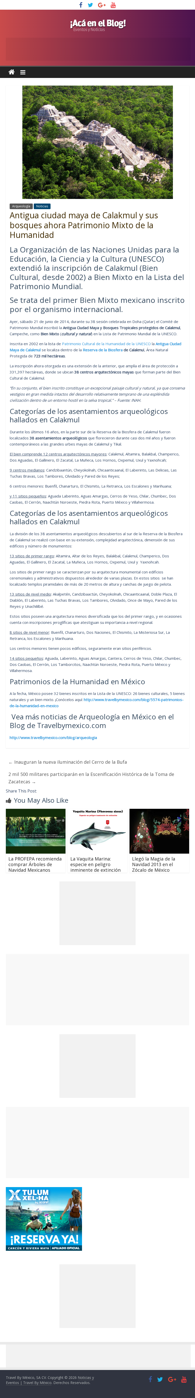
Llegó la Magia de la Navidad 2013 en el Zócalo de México (153, 864)
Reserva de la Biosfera (103, 349)
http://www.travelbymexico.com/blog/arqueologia (53, 737)
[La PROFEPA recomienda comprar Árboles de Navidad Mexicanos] (36, 812)
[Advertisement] (97, 989)
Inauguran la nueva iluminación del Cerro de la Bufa (67, 762)
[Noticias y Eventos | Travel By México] (11, 72)
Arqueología (21, 206)
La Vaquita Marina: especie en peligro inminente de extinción (95, 864)
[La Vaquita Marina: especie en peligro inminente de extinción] (97, 812)
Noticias (42, 206)
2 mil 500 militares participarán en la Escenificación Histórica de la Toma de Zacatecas (91, 778)
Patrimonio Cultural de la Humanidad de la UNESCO (106, 343)
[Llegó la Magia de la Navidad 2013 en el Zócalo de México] (159, 812)
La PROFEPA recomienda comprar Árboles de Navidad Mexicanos (35, 864)
